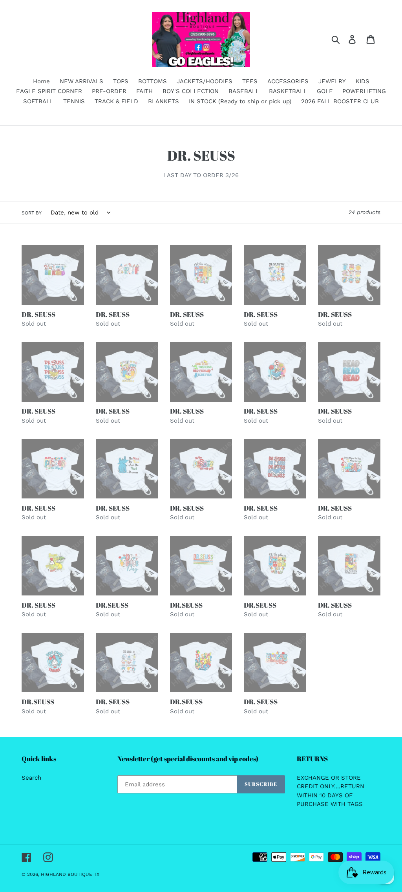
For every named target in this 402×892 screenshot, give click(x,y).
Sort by (32, 213)
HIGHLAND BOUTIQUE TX (70, 874)
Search (31, 777)
